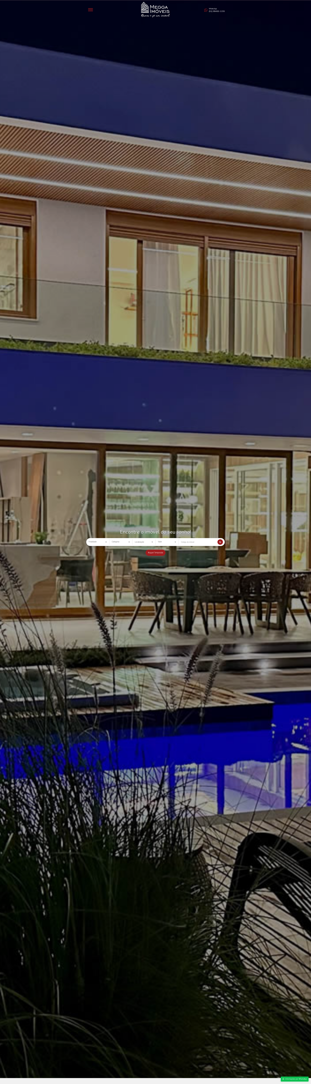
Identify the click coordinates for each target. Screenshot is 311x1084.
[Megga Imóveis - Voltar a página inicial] (155, 10)
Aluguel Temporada (155, 552)
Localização (139, 542)
